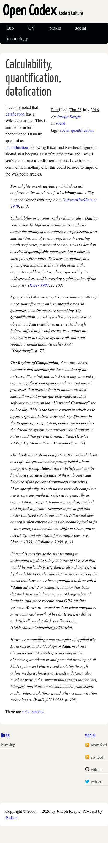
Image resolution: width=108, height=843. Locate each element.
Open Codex (43, 11)
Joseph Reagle (69, 116)
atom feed (99, 745)
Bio (10, 28)
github (96, 769)
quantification (82, 130)
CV (31, 28)
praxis (55, 28)
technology (17, 38)
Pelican (12, 817)
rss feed (97, 757)
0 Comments (32, 711)
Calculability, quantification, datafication (33, 79)
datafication (15, 114)
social (80, 28)
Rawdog (8, 744)
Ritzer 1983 (39, 285)
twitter (96, 781)
